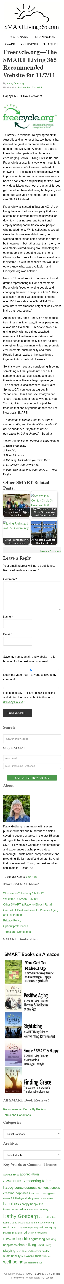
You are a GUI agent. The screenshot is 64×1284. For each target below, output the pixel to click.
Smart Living (44, 1244)
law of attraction (47, 1217)
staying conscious (18, 1250)
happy (26, 1204)
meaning (49, 1222)
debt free (35, 1193)
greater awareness (42, 1198)
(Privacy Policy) (13, 702)
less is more (32, 1222)
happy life (36, 1204)
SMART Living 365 (32, 18)
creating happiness (16, 1193)
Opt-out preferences (15, 926)
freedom (6, 1198)
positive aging (46, 1227)
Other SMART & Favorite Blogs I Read (27, 904)
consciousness (26, 1187)
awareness (14, 1180)
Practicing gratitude (12, 1233)
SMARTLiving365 (36, 1273)
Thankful (37, 87)
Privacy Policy (12, 920)
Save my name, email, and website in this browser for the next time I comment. (29, 659)
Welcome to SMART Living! (20, 898)
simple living (26, 1245)
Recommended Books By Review (24, 1109)
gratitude (25, 1198)
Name (8, 616)
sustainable (27, 1256)
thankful (40, 1256)
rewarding (42, 1233)
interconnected (13, 1209)
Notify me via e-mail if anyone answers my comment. (29, 677)
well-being (13, 1261)
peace (33, 1227)
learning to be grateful (14, 1223)
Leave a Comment (50, 551)
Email (7, 634)
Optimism (24, 1227)
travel (48, 1256)
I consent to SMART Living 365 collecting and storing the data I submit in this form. (29, 697)
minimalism (10, 1227)
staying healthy (41, 1251)
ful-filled (15, 1198)
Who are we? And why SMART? (23, 893)
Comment (10, 579)
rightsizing (38, 1239)
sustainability (12, 1256)
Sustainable (24, 87)
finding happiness (47, 1193)
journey (44, 1209)
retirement (29, 1232)
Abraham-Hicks (11, 1174)
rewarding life (16, 1238)
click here (31, 876)
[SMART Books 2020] (32, 1092)
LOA (41, 1223)
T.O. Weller (47, 1277)
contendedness (49, 1187)
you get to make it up (33, 1263)
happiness (12, 1204)
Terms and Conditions (17, 931)
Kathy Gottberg (20, 1216)
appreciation (29, 1174)
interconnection (31, 1209)
